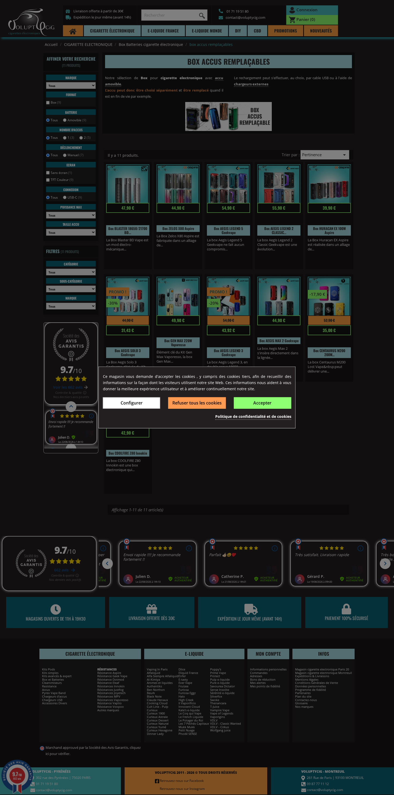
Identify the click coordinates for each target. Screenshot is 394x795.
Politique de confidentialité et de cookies (253, 416)
